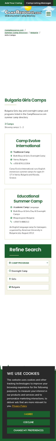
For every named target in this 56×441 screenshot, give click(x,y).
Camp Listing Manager (38, 3)
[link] (19, 406)
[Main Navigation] (48, 13)
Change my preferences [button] (29, 430)
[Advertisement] (28, 68)
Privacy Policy (19, 406)
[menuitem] (14, 30)
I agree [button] (28, 414)
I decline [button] (28, 422)
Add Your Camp (13, 3)
